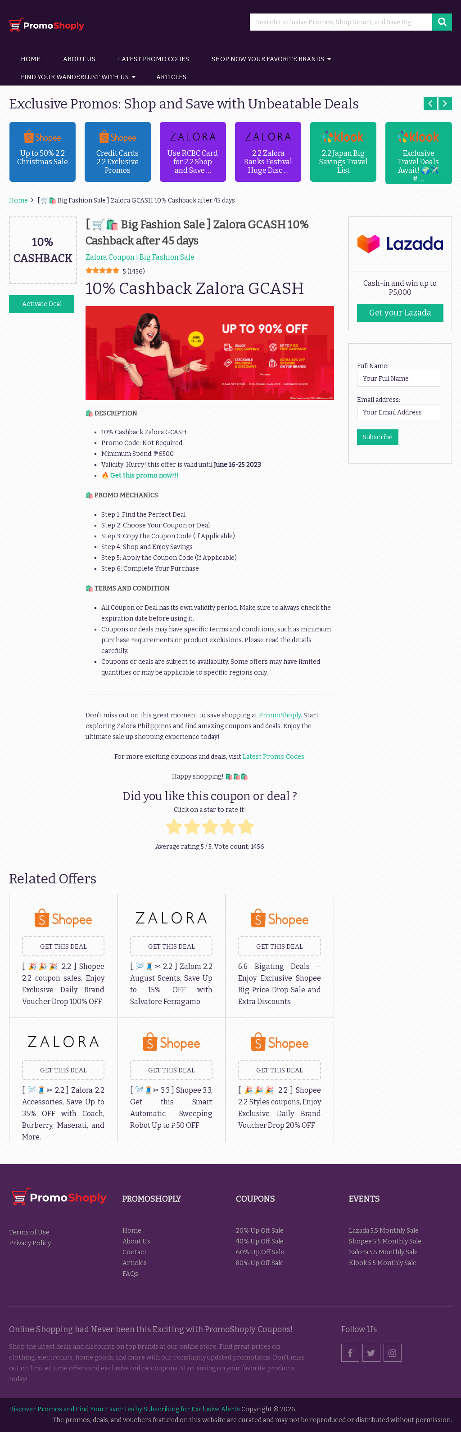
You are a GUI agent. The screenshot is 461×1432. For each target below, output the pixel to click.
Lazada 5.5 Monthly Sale (384, 1230)
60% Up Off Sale (260, 1252)
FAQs (130, 1274)
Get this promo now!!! (144, 475)
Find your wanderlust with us (75, 77)
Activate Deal (42, 304)
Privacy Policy (30, 1243)
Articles (171, 77)
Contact (134, 1252)
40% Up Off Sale (260, 1241)
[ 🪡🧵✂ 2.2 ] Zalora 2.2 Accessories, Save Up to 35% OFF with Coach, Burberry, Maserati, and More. (63, 1113)
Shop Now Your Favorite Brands (268, 59)
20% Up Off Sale (260, 1230)
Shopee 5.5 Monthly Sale (385, 1241)
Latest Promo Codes (153, 59)
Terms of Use (29, 1232)
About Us (79, 59)
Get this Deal (63, 946)
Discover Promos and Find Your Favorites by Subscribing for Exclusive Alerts (124, 1409)
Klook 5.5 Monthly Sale (382, 1263)
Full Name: (373, 366)
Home (31, 59)
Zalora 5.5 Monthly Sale (383, 1252)
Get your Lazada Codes (400, 315)
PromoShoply (280, 715)
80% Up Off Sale (260, 1263)
